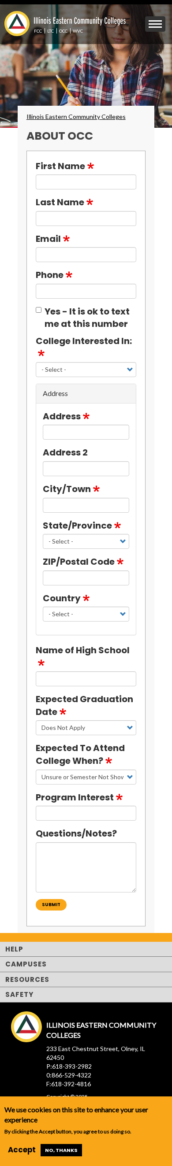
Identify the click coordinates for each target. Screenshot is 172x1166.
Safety (19, 994)
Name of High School (83, 650)
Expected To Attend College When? (80, 754)
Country (62, 598)
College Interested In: (84, 341)
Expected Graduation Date (84, 705)
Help (14, 949)
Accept (22, 1149)
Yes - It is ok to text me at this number (87, 317)
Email (48, 239)
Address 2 (65, 452)
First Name (60, 166)
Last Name (60, 202)
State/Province (77, 525)
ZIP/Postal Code (79, 561)
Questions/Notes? (76, 833)
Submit (51, 904)
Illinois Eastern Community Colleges (76, 116)
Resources (27, 979)
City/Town (67, 489)
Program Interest (75, 797)
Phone (50, 275)
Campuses (26, 964)
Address (62, 416)
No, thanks (61, 1150)
